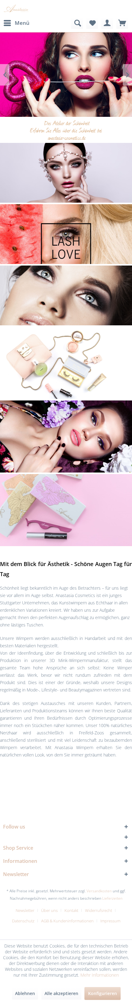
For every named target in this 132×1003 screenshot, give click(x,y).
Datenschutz (23, 921)
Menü (22, 22)
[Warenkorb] (122, 23)
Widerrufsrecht (98, 910)
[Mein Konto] (107, 23)
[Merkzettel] (92, 23)
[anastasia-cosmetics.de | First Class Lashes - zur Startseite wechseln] (16, 8)
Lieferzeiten (112, 898)
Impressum (110, 921)
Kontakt (71, 910)
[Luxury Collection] (66, 75)
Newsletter (25, 910)
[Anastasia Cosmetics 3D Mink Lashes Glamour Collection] (66, 248)
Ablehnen (25, 993)
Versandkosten (99, 891)
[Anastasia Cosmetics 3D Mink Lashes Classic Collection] (66, 295)
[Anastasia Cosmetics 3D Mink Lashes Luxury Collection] (66, 173)
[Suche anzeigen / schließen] (77, 23)
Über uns (49, 910)
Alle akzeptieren (61, 993)
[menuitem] (16, 23)
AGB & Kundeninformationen (67, 921)
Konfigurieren (102, 993)
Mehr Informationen (99, 975)
